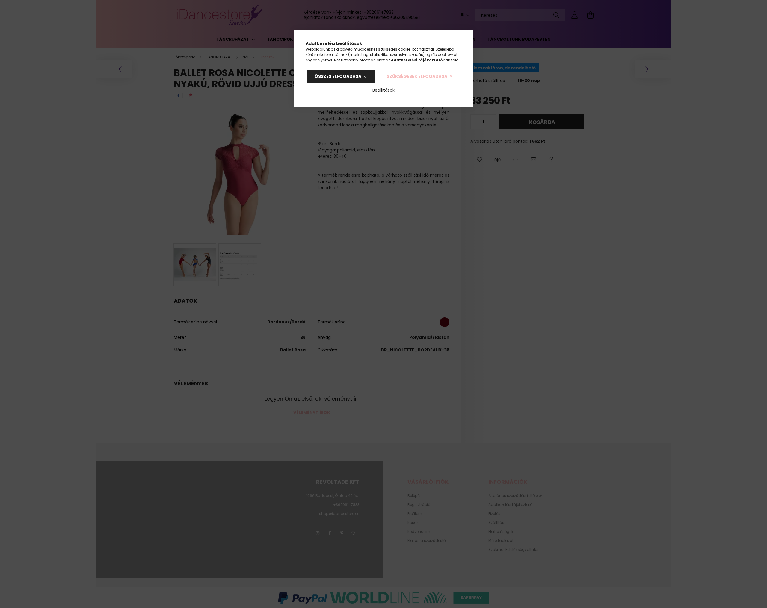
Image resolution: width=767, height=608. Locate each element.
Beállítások (383, 90)
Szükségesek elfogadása (417, 76)
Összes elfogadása (338, 76)
